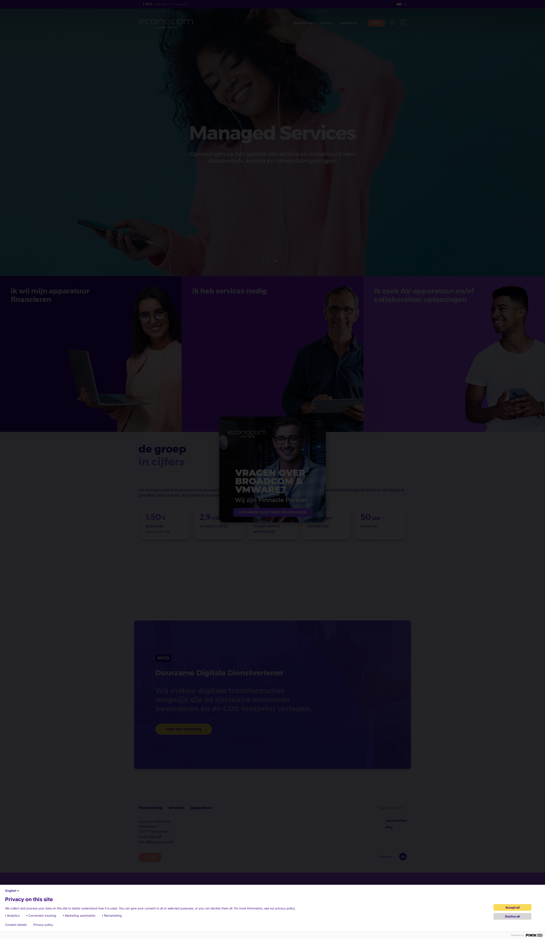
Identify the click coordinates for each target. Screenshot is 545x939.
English (10, 890)
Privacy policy (43, 924)
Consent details (16, 924)
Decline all (512, 916)
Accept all (512, 907)
